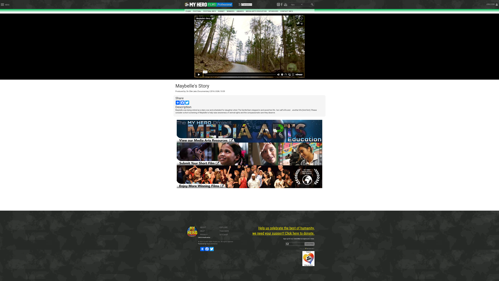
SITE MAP (223, 235)
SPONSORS (273, 11)
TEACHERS (224, 231)
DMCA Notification (204, 237)
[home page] (198, 4)
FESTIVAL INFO (209, 11)
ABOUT (203, 227)
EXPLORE (223, 227)
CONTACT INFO (286, 11)
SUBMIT (221, 11)
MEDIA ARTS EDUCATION (256, 11)
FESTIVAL (197, 11)
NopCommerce (212, 244)
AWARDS (240, 11)
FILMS (188, 11)
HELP (202, 231)
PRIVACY (204, 235)
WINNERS (230, 11)
